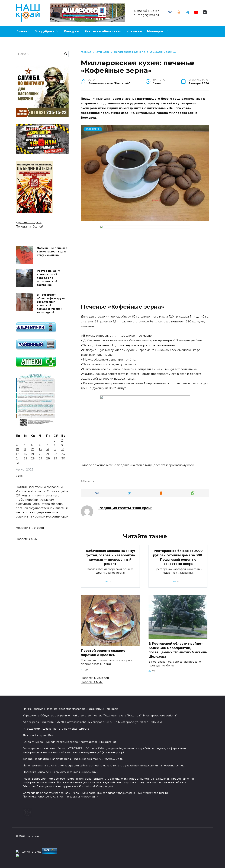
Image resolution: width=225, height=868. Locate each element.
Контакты (134, 31)
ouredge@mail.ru (146, 15)
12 (32, 449)
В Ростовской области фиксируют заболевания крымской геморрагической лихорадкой (51, 303)
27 (40, 458)
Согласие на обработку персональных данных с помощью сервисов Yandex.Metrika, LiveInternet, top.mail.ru (95, 792)
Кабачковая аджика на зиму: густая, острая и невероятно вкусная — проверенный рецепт (110, 557)
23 (63, 454)
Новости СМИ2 (92, 682)
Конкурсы (71, 31)
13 (40, 449)
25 (25, 458)
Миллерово (156, 31)
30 (63, 458)
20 (41, 454)
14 (47, 449)
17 (17, 454)
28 (48, 458)
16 (62, 449)
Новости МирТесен (95, 678)
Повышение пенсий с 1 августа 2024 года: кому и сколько (52, 251)
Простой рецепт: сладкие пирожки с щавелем (103, 653)
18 (25, 454)
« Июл (20, 476)
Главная (23, 31)
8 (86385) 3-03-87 (146, 10)
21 (47, 454)
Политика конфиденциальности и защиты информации (60, 796)
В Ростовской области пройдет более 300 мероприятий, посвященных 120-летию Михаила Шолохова (178, 650)
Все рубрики (44, 31)
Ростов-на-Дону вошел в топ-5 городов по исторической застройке (48, 278)
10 (17, 449)
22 (55, 454)
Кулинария (92, 129)
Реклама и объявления (103, 31)
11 (25, 449)
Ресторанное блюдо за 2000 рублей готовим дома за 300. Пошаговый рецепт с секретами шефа (178, 557)
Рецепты (89, 481)
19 (32, 454)
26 (32, 458)
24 (18, 458)
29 (55, 458)
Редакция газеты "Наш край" (125, 508)
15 (55, 449)
